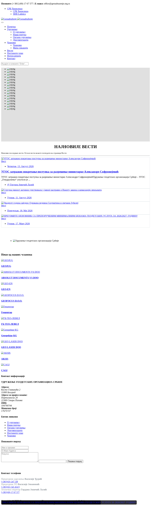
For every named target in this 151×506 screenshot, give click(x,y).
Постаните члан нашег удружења (30, 236)
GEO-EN (5, 289)
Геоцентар (6, 312)
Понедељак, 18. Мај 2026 (19, 210)
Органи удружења (16, 427)
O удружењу (13, 422)
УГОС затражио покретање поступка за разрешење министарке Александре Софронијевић (60, 171)
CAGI (4, 370)
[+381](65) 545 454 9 (10, 487)
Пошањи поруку (75, 461)
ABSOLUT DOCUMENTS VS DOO (19, 277)
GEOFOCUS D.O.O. (11, 301)
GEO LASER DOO (11, 347)
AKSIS (4, 359)
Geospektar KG (9, 335)
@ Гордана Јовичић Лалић (20, 184)
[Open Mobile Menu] (2, 22)
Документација (14, 430)
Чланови (11, 435)
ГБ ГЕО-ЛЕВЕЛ (10, 324)
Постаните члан (15, 433)
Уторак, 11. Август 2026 (19, 197)
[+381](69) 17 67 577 (10, 492)
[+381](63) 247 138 (9, 482)
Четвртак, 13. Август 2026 (20, 166)
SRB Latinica (19, 14)
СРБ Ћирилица (14, 8)
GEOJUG (6, 266)
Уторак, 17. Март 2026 (18, 223)
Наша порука (13, 425)
